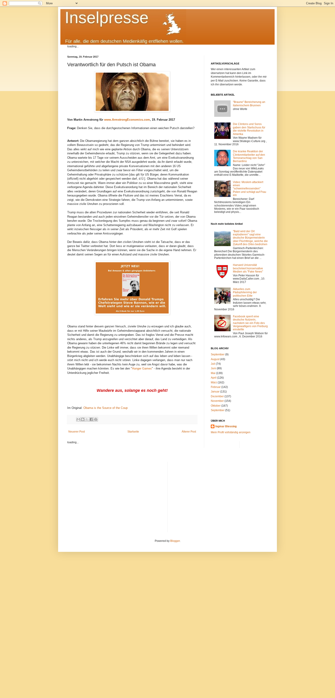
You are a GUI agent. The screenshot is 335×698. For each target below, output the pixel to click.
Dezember (217, 396)
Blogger (175, 541)
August (215, 359)
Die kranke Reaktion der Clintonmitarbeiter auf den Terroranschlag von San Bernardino (249, 156)
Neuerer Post (76, 431)
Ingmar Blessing (226, 426)
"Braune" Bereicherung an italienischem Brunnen (249, 103)
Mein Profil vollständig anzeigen (230, 432)
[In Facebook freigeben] (91, 419)
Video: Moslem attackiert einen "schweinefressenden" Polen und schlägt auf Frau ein (249, 189)
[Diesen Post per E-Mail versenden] (78, 419)
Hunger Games (142, 368)
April (213, 377)
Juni (213, 368)
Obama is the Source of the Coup (105, 408)
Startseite (133, 431)
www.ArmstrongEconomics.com (127, 119)
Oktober (216, 405)
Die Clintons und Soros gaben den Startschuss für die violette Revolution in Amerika (249, 128)
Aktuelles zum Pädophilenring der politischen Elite (245, 292)
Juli (213, 363)
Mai (213, 373)
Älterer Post (189, 431)
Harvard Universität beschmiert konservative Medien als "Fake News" (248, 268)
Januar (215, 391)
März (214, 382)
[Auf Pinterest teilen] (95, 419)
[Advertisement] (219, 493)
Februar (216, 387)
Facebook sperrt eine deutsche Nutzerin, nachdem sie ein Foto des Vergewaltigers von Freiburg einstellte (250, 323)
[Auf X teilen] (87, 419)
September (217, 354)
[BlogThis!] (82, 419)
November (217, 400)
